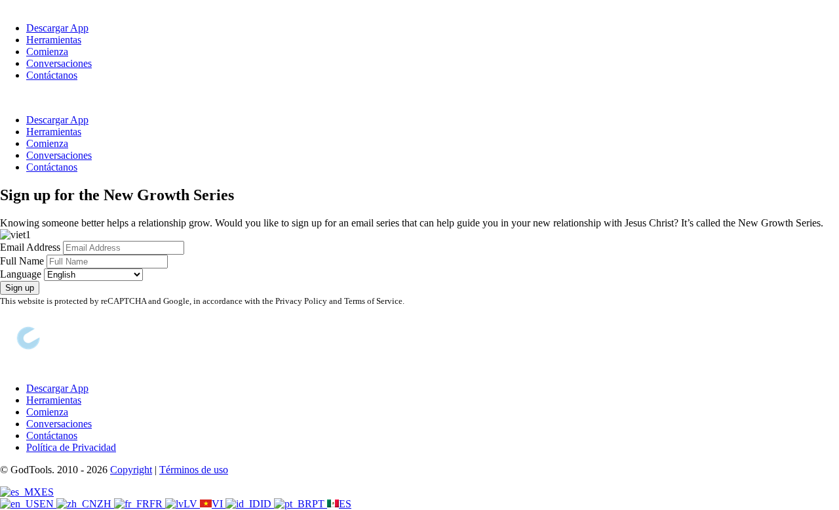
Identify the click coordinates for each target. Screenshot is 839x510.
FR (157, 503)
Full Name (22, 260)
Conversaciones (59, 63)
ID (267, 503)
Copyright (131, 469)
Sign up (19, 288)
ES (47, 492)
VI (218, 503)
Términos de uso (193, 469)
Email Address (30, 247)
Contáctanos (51, 75)
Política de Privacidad (71, 447)
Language (20, 274)
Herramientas (53, 39)
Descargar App (57, 27)
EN (47, 503)
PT (319, 503)
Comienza (47, 51)
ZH (105, 503)
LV (192, 503)
